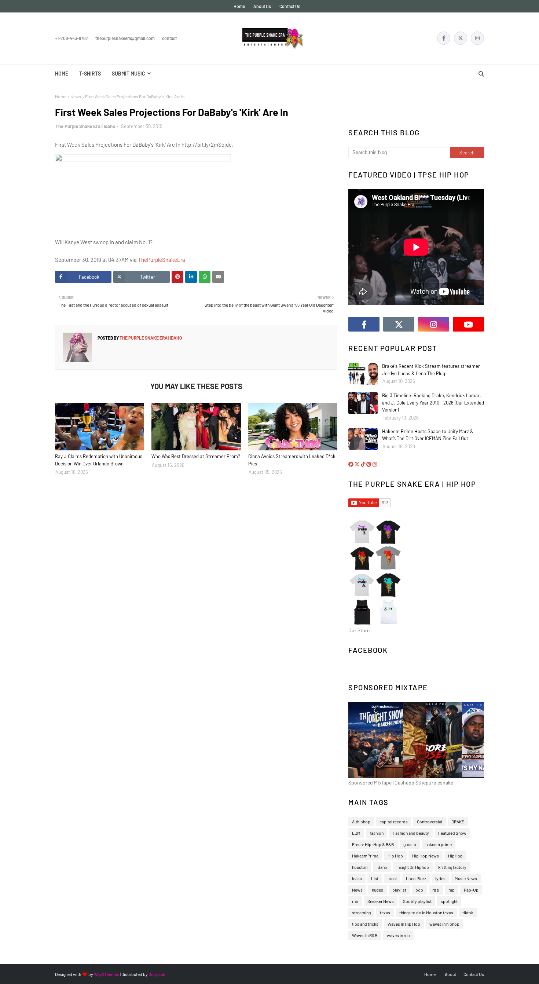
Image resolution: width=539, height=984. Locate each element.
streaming (361, 912)
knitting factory (452, 867)
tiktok (467, 912)
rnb (355, 901)
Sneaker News (380, 901)
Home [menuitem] (61, 73)
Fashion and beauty (411, 832)
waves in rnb (398, 935)
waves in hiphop (444, 923)
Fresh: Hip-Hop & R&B (373, 844)
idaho (382, 867)
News (75, 96)
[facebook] (443, 38)
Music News (466, 878)
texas (385, 912)
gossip (409, 844)
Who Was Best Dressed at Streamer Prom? (195, 456)
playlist (399, 889)
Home (239, 6)
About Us (262, 6)
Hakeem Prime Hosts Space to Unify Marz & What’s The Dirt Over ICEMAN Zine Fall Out (427, 435)
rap (451, 889)
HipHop (455, 855)
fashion (377, 832)
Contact (169, 38)
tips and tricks (365, 923)
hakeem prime (438, 844)
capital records (394, 821)
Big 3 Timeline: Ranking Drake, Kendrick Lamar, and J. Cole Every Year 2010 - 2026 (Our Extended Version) (433, 402)
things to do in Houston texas (426, 912)
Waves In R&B (365, 935)
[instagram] (477, 38)
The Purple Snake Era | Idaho (85, 126)
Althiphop (361, 821)
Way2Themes (106, 974)
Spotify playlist (417, 901)
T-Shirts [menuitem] (90, 73)
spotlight (449, 901)
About (450, 974)
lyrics (440, 878)
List (374, 878)
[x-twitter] (460, 38)
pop (419, 889)
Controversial (429, 821)
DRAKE (457, 821)
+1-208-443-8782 (71, 38)
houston (359, 867)
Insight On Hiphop (412, 867)
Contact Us (289, 6)
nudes (377, 889)
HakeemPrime (365, 855)
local (392, 878)
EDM (356, 832)
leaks (357, 878)
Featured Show (452, 832)
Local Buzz (416, 878)
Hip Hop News (425, 855)
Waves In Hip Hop (404, 923)
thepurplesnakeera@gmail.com (125, 38)
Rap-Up (471, 889)
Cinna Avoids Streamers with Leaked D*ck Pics (292, 460)
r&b (435, 889)
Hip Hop (395, 855)
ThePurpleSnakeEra (161, 259)
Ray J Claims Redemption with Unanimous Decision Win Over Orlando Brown (98, 460)
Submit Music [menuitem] (128, 73)
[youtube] (468, 324)
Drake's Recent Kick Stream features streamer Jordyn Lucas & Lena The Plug (431, 369)
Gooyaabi (157, 974)
